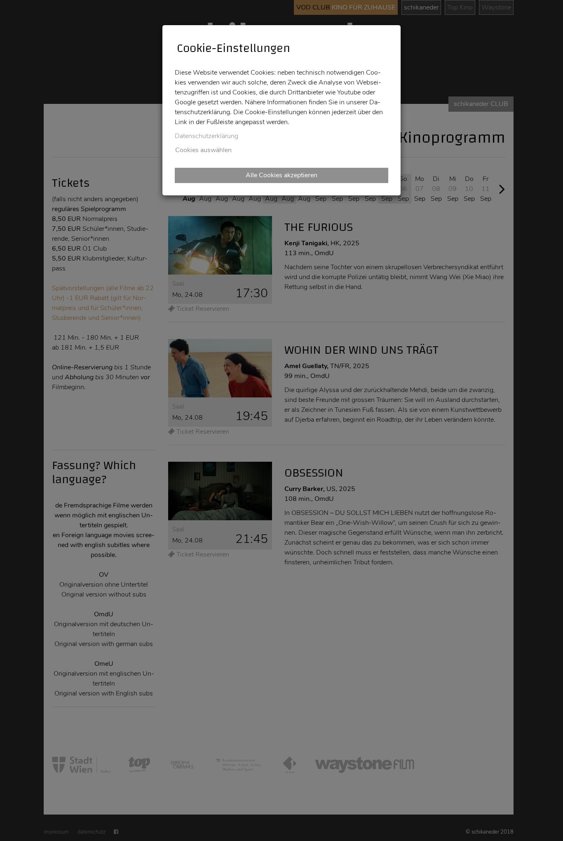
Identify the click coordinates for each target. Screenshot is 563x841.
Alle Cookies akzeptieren (281, 175)
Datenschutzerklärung (206, 136)
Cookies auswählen (203, 150)
